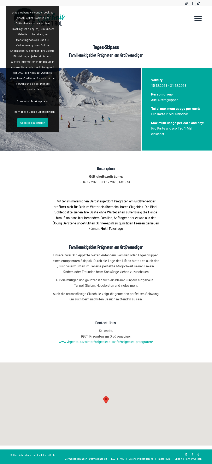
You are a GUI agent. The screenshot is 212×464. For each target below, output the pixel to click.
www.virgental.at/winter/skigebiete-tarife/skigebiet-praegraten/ (106, 342)
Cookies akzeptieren (32, 122)
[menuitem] (197, 18)
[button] (106, 400)
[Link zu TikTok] (198, 3)
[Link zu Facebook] (192, 3)
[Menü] (197, 18)
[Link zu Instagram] (186, 3)
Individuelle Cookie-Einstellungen (34, 111)
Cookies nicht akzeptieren (33, 101)
